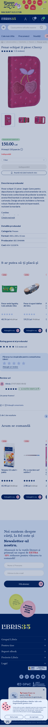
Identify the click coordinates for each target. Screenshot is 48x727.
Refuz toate (14, 717)
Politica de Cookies (36, 711)
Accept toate (34, 717)
